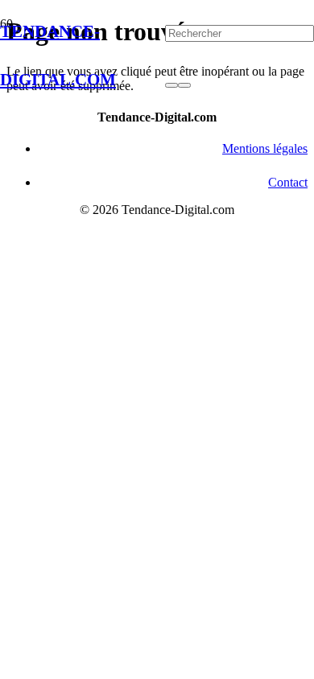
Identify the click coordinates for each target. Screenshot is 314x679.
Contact (288, 182)
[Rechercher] (171, 85)
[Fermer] (184, 85)
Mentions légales (265, 148)
